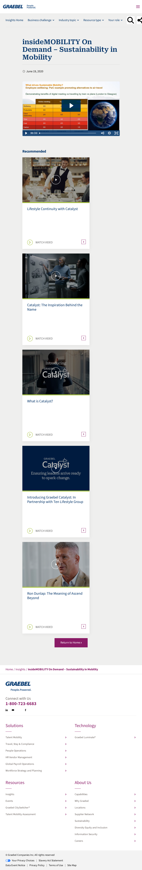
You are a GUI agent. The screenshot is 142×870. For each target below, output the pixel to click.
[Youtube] (13, 710)
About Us (83, 783)
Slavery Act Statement (51, 860)
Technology (85, 726)
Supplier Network (84, 814)
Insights (10, 794)
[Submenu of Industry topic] (78, 20)
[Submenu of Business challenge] (53, 20)
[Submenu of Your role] (122, 20)
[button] (138, 6)
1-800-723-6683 (21, 704)
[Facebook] (25, 710)
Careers (79, 841)
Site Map (72, 865)
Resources (15, 783)
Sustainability (82, 821)
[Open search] (130, 20)
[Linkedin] (7, 710)
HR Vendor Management (19, 757)
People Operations (16, 750)
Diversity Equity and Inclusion (91, 827)
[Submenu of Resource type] (103, 20)
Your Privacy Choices (23, 860)
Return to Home (70, 643)
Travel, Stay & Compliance (20, 744)
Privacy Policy (37, 865)
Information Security (86, 834)
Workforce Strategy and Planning (24, 770)
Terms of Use (56, 865)
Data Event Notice (15, 865)
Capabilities (81, 794)
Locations (80, 807)
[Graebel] (19, 6)
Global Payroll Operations (20, 764)
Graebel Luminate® (85, 737)
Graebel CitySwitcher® (18, 807)
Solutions (14, 726)
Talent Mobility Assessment (21, 814)
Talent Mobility (14, 737)
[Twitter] (19, 710)
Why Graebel (82, 801)
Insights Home (14, 20)
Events (9, 801)
